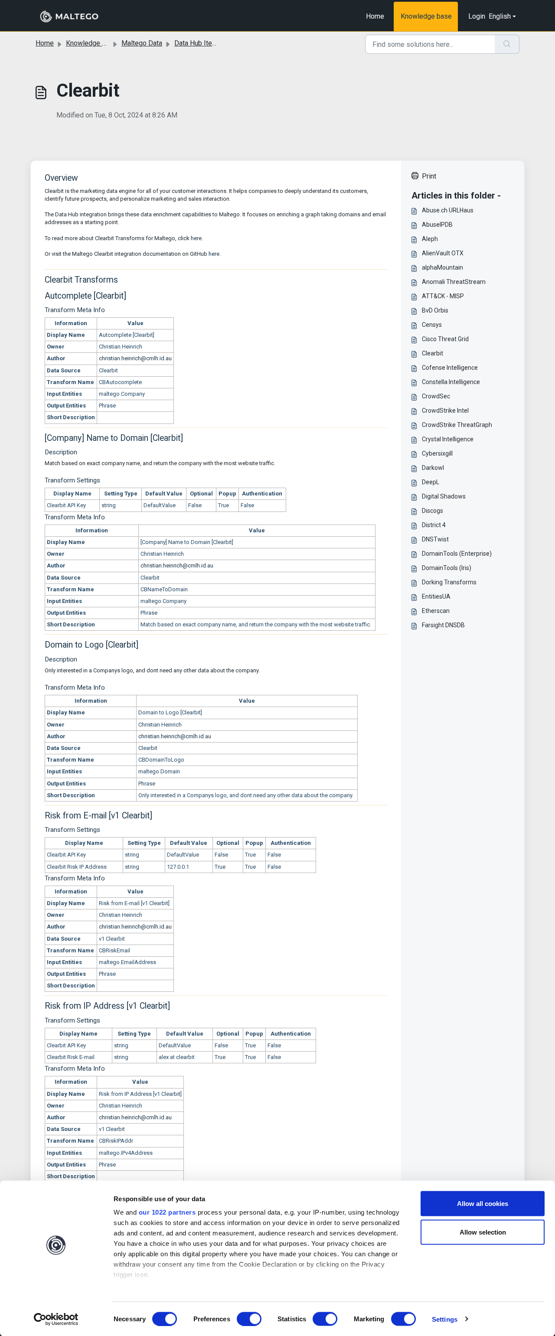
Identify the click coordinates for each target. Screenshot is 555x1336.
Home (375, 16)
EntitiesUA (436, 596)
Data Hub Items (198, 43)
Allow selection (483, 1231)
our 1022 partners (167, 1212)
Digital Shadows (444, 496)
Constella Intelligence (451, 381)
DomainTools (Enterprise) (457, 553)
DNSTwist (435, 539)
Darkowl (433, 467)
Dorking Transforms (449, 582)
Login (476, 16)
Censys (432, 324)
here (196, 238)
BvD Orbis (435, 310)
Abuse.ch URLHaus (447, 210)
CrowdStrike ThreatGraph (457, 424)
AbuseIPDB (437, 224)
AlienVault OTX (443, 253)
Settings (444, 1319)
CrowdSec (436, 396)
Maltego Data (141, 43)
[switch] (249, 1319)
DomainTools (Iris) (446, 567)
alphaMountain (442, 267)
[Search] (507, 44)
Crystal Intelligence (447, 439)
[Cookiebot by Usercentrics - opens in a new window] (56, 1319)
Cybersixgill (437, 453)
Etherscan (436, 610)
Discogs (432, 510)
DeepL (430, 482)
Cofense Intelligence (450, 367)
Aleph (430, 238)
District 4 (434, 524)
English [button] (500, 16)
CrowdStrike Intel (445, 410)
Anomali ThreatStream (454, 281)
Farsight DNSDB (443, 625)
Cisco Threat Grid (445, 339)
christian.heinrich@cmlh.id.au (135, 358)
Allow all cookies (482, 1203)
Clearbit (432, 353)
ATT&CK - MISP (443, 296)
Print (429, 176)
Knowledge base (426, 16)
